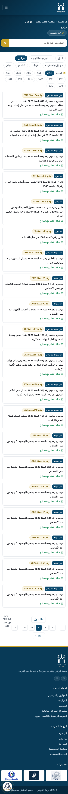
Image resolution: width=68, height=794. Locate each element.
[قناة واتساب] (64, 678)
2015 (51, 85)
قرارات (35, 65)
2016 (61, 85)
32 (14, 627)
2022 (61, 79)
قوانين (21, 58)
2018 (20, 79)
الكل (60, 58)
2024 (18, 73)
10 (32, 627)
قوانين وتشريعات (45, 21)
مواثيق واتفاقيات (54, 65)
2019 (30, 79)
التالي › (38, 635)
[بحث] (5, 43)
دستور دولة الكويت (41, 58)
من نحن (63, 738)
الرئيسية (63, 733)
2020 (40, 79)
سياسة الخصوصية (58, 749)
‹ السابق (38, 619)
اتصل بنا (63, 743)
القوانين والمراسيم (57, 695)
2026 (39, 73)
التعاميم (63, 705)
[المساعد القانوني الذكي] (7, 786)
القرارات (62, 700)
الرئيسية (62, 21)
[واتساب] (57, 678)
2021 (51, 79)
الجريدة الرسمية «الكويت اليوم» (51, 716)
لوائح (9, 65)
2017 (9, 79)
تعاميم (21, 65)
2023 (8, 73)
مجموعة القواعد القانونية (54, 710)
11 (25, 627)
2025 (28, 73)
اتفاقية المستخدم (58, 754)
